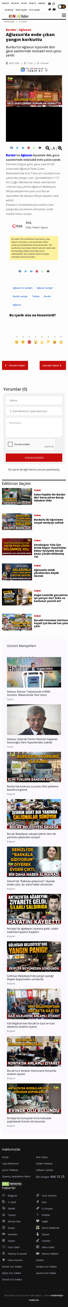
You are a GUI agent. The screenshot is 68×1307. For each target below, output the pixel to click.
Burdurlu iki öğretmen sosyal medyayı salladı (49, 521)
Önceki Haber (16, 365)
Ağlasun (25, 29)
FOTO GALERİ (34, 10)
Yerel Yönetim (49, 1195)
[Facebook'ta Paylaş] (12, 147)
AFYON (24, 3)
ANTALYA (15, 3)
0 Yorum (44, 63)
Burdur (11, 29)
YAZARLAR (9, 10)
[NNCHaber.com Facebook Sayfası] (49, 4)
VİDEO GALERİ (21, 10)
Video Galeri (48, 1247)
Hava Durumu (15, 1260)
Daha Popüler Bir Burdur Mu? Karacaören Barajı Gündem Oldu (49, 497)
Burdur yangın (20, 296)
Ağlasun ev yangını (23, 287)
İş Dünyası (47, 1208)
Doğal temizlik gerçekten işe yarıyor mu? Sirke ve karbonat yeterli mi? (51, 598)
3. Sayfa (23, 21)
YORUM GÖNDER (34, 457)
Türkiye (36, 296)
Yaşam (11, 1240)
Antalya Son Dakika (46, 1266)
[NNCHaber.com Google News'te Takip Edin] (34, 69)
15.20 (30, 63)
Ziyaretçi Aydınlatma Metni (16, 1176)
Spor (44, 1202)
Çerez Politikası (10, 1170)
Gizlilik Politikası (44, 1163)
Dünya (11, 1227)
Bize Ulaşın (42, 1157)
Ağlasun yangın (45, 287)
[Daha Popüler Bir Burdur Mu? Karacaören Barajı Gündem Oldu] (17, 496)
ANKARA (41, 3)
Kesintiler (12, 1234)
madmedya (57, 1295)
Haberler (34, 1300)
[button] (63, 17)
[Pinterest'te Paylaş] (29, 147)
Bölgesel (12, 1195)
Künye (5, 1157)
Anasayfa (9, 21)
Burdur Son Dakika (12, 1266)
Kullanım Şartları (44, 1170)
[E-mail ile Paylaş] (40, 147)
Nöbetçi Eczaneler (17, 1253)
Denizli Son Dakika (12, 1279)
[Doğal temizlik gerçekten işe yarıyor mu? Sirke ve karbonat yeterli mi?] (17, 597)
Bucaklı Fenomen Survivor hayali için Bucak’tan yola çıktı (51, 623)
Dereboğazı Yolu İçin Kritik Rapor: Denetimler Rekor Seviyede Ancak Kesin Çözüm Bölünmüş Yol (50, 550)
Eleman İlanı (14, 1221)
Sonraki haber (51, 365)
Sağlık (45, 1221)
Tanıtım (12, 1215)
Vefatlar (46, 1215)
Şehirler (40, 1260)
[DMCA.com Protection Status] (12, 1183)
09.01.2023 (14, 63)
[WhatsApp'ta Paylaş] (34, 147)
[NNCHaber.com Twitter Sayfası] (49, 9)
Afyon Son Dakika (11, 1273)
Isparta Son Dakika (46, 1273)
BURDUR (5, 3)
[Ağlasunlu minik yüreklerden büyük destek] (17, 571)
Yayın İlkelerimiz (10, 1163)
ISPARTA (32, 3)
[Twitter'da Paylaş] (17, 147)
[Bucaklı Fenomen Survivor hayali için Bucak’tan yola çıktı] (17, 622)
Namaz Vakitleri (50, 1253)
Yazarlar (46, 1240)
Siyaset (45, 1234)
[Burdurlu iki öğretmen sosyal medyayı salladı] (17, 521)
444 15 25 (57, 1176)
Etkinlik (11, 1208)
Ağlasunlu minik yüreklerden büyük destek (46, 572)
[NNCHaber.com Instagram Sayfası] (53, 4)
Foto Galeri (14, 1247)
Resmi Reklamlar (51, 1227)
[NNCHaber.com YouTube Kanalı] (54, 9)
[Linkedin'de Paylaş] (23, 147)
